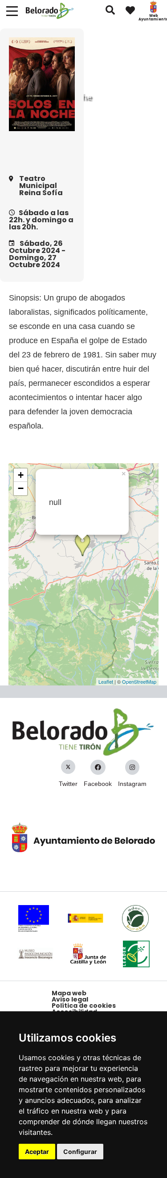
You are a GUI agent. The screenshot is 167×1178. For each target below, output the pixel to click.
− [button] (21, 488)
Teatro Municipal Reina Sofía (41, 185)
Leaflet (105, 681)
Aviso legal (70, 999)
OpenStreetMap (139, 681)
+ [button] (21, 475)
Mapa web (69, 993)
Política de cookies (84, 1005)
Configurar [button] (80, 1151)
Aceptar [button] (37, 1151)
